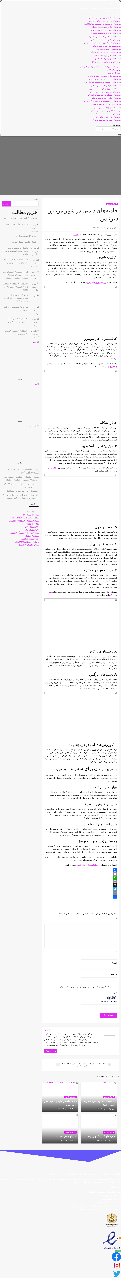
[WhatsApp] (80, 878)
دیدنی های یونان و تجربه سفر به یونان (106, 62)
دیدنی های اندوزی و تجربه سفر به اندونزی (105, 21)
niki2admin (77, 234)
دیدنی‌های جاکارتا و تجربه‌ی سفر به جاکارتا (104, 18)
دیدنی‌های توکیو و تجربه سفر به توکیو (106, 46)
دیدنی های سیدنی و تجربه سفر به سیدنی (105, 33)
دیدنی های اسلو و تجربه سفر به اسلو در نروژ (99, 1102)
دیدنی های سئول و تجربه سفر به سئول (106, 40)
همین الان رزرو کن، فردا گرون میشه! (24, 532)
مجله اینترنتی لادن (32, 511)
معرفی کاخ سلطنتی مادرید (26, 236)
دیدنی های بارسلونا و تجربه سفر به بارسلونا (60, 1102)
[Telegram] (80, 889)
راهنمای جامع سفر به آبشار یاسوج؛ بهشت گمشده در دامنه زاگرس (16, 251)
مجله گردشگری (113, 14)
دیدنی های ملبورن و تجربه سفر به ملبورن (105, 30)
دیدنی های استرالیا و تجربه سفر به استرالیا (104, 36)
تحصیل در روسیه (32, 523)
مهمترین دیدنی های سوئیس (96, 282)
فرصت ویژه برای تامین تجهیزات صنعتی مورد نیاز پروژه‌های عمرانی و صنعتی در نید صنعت (15, 274)
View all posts (51, 1051)
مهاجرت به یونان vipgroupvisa (27, 541)
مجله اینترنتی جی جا (31, 514)
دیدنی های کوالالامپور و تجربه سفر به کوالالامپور (102, 24)
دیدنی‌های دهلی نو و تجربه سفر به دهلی (106, 52)
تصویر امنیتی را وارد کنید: (108, 1001)
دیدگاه (114, 919)
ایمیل (114, 963)
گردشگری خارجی (112, 204)
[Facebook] (80, 870)
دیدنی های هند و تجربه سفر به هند (108, 55)
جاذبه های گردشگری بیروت (101, 1136)
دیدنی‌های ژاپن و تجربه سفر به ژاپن (107, 49)
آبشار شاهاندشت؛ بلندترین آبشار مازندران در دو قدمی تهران (99, 1209)
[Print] (80, 881)
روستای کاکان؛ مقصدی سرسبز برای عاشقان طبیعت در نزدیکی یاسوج (16, 286)
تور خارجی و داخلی (31, 535)
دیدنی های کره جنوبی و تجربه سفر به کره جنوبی (102, 43)
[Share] (80, 897)
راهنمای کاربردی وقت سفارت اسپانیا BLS (23, 491)
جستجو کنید (117, 125)
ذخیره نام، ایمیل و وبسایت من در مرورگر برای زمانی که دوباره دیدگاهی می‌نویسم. (85, 987)
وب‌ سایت (113, 974)
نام (115, 952)
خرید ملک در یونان (32, 529)
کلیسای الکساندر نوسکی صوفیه (24, 242)
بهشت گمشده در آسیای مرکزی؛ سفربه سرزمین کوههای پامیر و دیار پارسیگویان (15, 298)
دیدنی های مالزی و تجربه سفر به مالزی (105, 27)
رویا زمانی (110, 228)
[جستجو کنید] (119, 134)
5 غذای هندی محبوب (66, 1136)
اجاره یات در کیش (32, 526)
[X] (80, 885)
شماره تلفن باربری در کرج (29, 544)
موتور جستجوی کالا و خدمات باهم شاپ (24, 520)
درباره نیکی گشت (112, 11)
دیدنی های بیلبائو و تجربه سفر (17, 224)
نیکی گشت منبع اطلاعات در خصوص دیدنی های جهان (98, 8)
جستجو (36, 199)
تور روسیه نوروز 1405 (30, 538)
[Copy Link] (80, 893)
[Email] (80, 874)
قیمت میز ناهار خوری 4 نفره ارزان (25, 517)
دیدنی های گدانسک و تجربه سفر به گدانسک (20, 218)
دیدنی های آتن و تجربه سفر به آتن (108, 58)
